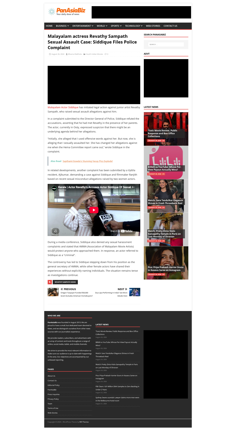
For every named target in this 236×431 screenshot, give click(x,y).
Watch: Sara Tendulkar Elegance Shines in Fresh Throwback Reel (165, 202)
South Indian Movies (94, 54)
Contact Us (170, 25)
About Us (51, 376)
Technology (132, 25)
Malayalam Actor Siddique (63, 107)
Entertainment (82, 25)
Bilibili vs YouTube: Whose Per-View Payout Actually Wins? (164, 168)
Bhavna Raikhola (75, 54)
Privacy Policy (53, 399)
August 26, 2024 (57, 54)
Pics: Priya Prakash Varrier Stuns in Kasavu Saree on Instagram (165, 269)
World (101, 25)
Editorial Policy (54, 385)
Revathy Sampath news (65, 282)
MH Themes (84, 422)
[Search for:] (166, 44)
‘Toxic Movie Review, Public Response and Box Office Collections (162, 133)
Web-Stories (153, 25)
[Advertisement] (141, 12)
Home (49, 25)
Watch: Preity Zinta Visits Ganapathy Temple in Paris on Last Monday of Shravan (164, 233)
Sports (115, 25)
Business (61, 25)
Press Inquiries (54, 394)
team (80, 325)
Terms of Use (53, 408)
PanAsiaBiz (52, 322)
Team (50, 403)
